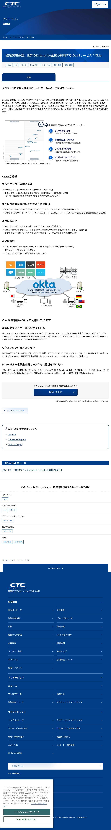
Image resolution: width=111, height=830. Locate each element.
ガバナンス (13, 659)
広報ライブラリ (15, 668)
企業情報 (12, 601)
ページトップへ (54, 568)
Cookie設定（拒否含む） (26, 819)
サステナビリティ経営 (18, 728)
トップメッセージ (16, 720)
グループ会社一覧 (64, 618)
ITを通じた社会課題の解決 (68, 728)
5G (16, 65)
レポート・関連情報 (66, 745)
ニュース (12, 685)
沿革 (10, 626)
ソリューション (19, 37)
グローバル (46, 65)
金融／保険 (68, 65)
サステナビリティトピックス (69, 702)
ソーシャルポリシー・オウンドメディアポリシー (26, 796)
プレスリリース (15, 694)
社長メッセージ (15, 610)
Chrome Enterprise (17, 439)
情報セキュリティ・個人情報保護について (24, 781)
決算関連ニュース (16, 702)
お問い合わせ (55, 392)
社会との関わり (64, 737)
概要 (29, 77)
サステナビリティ (17, 712)
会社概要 (61, 610)
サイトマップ (13, 804)
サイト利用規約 (14, 773)
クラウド (23, 65)
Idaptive (12, 434)
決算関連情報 (14, 618)
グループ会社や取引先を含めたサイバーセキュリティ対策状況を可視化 (32, 470)
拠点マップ (62, 651)
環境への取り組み (16, 737)
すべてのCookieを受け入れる (26, 812)
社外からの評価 (15, 635)
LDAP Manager (15, 444)
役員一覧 (61, 626)
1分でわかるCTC (64, 635)
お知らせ (61, 694)
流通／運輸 (57, 65)
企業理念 (12, 643)
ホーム (5, 37)
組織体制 (61, 643)
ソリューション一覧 (16, 410)
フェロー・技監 (15, 651)
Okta (9, 65)
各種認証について (65, 659)
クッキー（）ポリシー (19, 789)
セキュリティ (34, 65)
